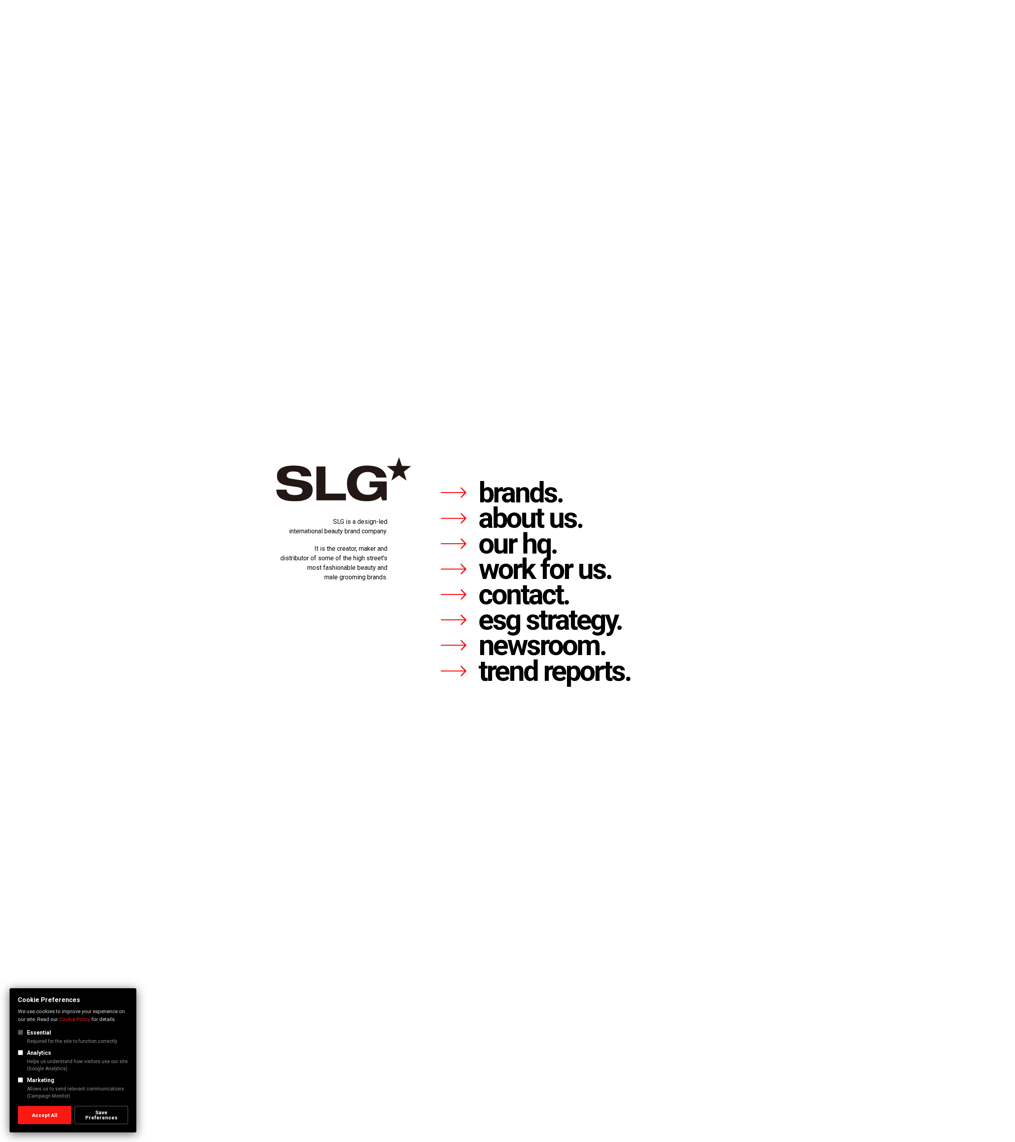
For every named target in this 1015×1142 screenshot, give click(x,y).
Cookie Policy (74, 1019)
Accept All (44, 1115)
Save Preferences (101, 1115)
